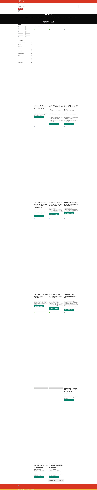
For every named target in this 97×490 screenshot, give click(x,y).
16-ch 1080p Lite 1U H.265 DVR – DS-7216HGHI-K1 (71, 106)
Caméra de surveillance (22, 57)
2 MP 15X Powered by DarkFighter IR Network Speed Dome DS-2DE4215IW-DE (40, 205)
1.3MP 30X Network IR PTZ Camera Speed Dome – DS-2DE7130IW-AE (41, 107)
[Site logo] (24, 4)
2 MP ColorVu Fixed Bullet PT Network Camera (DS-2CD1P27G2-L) (71, 204)
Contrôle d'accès (21, 53)
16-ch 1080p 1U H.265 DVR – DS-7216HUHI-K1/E (56, 106)
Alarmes (19, 60)
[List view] (34, 24)
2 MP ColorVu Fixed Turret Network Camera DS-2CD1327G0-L (55, 296)
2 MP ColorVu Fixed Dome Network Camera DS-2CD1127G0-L (41, 296)
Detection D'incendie (21, 42)
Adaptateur (20, 51)
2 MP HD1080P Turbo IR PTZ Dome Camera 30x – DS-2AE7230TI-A (71, 389)
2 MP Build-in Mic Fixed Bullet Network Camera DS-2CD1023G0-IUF (55, 204)
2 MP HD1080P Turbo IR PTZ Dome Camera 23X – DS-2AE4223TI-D (41, 465)
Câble (19, 55)
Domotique (20, 46)
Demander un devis (39, 116)
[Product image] (41, 425)
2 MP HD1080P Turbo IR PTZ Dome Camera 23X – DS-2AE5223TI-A (56, 465)
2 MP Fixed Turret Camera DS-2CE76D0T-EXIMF (71, 296)
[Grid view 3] (35, 24)
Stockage (19, 44)
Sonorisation (20, 48)
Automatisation (20, 62)
